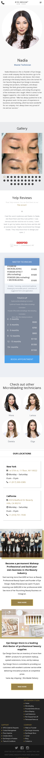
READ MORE (22, 602)
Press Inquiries (7, 733)
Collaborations (7, 736)
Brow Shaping (29, 711)
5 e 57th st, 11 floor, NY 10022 (22, 470)
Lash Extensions (30, 714)
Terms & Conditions (9, 741)
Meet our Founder (30, 728)
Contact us (28, 741)
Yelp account (22, 205)
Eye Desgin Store (30, 733)
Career (27, 736)
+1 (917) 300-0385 (17, 482)
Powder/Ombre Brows (32, 709)
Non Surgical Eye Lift (31, 717)
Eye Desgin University (32, 731)
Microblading (29, 706)
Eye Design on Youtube (10, 739)
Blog (26, 739)
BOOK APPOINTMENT (22, 359)
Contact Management (9, 731)
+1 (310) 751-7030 (17, 514)
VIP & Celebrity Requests (11, 728)
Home (27, 703)
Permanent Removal (31, 720)
